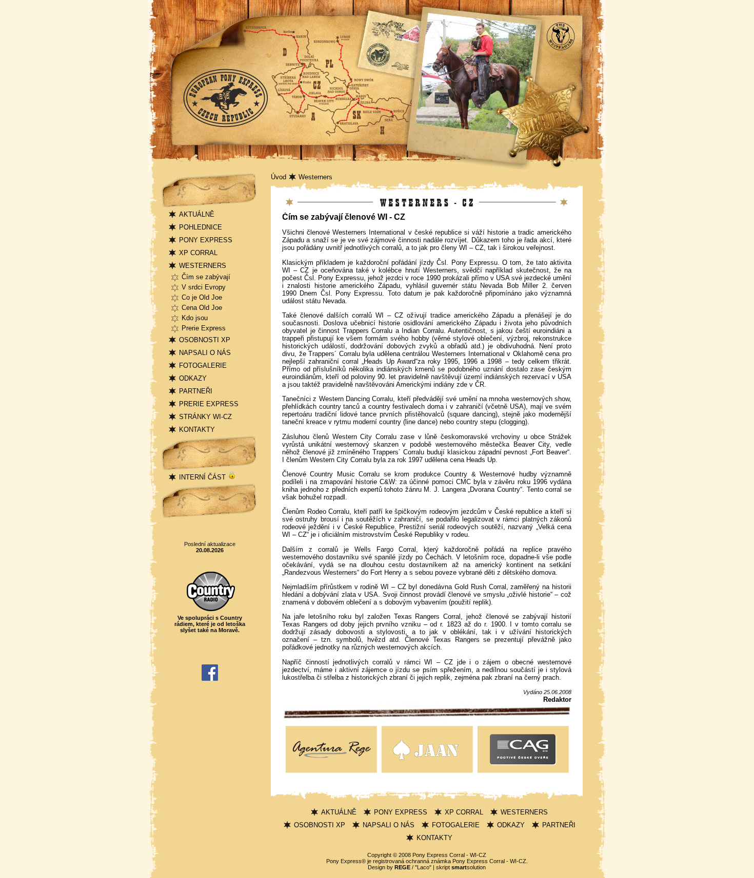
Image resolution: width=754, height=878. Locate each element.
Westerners (315, 177)
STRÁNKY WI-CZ (205, 417)
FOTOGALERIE (203, 365)
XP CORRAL (198, 253)
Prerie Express (204, 328)
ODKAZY (193, 378)
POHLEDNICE (200, 227)
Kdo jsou (195, 318)
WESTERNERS (202, 265)
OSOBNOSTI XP (204, 340)
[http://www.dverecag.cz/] (523, 773)
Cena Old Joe (202, 307)
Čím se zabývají (206, 277)
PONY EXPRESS (205, 240)
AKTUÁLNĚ (196, 214)
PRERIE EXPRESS (209, 404)
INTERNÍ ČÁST (203, 477)
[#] (331, 773)
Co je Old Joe (202, 297)
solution (468, 867)
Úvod (278, 177)
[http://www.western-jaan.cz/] (427, 773)
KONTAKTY (197, 429)
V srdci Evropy (204, 287)
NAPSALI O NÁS (205, 353)
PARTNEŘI (195, 391)
